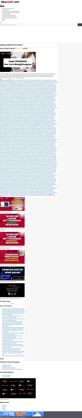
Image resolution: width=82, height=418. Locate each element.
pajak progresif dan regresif (19, 105)
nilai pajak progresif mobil (42, 94)
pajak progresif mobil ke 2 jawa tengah (31, 146)
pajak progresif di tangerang (29, 106)
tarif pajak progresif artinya (12, 188)
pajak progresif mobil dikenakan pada (45, 140)
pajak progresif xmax (24, 181)
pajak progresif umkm (33, 179)
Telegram (4, 409)
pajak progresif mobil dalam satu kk (33, 136)
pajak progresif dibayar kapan (42, 106)
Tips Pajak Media (6, 376)
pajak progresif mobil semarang (6, 154)
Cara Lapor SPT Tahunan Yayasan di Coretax (12, 344)
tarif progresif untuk (11, 192)
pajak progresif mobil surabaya (49, 154)
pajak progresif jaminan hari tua (6, 113)
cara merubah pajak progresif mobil (9, 88)
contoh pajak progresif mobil (39, 89)
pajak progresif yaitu (34, 181)
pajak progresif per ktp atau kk (37, 169)
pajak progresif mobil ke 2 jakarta (15, 146)
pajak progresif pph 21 (4, 171)
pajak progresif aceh (36, 97)
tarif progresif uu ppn (43, 192)
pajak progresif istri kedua (20, 112)
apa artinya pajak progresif (16, 80)
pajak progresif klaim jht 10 (5, 129)
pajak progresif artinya (30, 100)
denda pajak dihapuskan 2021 (6, 90)
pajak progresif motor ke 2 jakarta (25, 163)
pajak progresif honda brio (46, 109)
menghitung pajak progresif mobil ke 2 (8, 94)
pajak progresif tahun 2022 (46, 176)
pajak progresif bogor (33, 102)
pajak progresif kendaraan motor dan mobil (38, 125)
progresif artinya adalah (41, 187)
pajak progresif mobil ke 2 (28, 145)
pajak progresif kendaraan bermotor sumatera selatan (40, 121)
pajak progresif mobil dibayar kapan (15, 140)
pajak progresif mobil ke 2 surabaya (47, 146)
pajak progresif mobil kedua (32, 149)
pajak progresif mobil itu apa (35, 141)
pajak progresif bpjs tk (32, 104)
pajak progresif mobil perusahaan (11, 153)
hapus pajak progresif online (38, 90)
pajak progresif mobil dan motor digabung (9, 137)
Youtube (4, 406)
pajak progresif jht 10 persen (19, 114)
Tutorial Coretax (5, 9)
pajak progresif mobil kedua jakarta (45, 149)
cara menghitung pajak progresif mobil (31, 86)
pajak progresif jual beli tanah (43, 114)
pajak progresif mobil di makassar (26, 138)
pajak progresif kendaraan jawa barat (20, 124)
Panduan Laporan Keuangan (8, 8)
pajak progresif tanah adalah (25, 177)
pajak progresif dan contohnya (6, 105)
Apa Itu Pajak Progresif (14, 48)
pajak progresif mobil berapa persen (20, 134)
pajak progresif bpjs (10, 104)
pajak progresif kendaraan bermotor (43, 118)
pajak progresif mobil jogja (5, 145)
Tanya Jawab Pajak (5, 80)
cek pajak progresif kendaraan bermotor (26, 88)
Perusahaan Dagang (6, 364)
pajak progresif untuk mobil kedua (46, 179)
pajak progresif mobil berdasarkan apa (37, 134)
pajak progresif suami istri (24, 176)
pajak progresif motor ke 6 (34, 164)
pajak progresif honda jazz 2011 (15, 110)
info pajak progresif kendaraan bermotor (8, 92)
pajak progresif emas (16, 109)
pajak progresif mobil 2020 (13, 130)
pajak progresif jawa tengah (43, 113)
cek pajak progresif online (27, 89)
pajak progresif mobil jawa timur (48, 144)
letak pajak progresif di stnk (33, 92)
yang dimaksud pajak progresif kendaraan (18, 195)
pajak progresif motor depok (27, 160)
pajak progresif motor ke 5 (22, 164)
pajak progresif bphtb (43, 102)
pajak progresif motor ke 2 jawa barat (41, 163)
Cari (1, 22)
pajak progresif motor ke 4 (11, 164)
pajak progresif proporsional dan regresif (44, 171)
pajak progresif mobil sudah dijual (35, 154)
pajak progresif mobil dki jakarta (21, 141)
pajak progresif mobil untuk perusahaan (16, 157)
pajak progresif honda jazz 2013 (29, 110)
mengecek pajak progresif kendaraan (46, 93)
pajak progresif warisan (15, 181)
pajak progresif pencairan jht (46, 168)
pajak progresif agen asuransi (36, 98)
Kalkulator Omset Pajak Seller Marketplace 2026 (13, 308)
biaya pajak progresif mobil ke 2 (45, 81)
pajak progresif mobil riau (37, 153)
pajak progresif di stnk (18, 106)
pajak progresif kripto (16, 129)
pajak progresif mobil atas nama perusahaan (25, 132)
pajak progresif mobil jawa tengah (33, 144)
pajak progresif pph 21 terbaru (29, 171)
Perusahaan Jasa (6, 366)
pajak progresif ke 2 (12, 116)
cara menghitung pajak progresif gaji (15, 86)
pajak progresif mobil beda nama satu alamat (21, 133)
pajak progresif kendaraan (31, 116)
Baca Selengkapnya (20, 77)
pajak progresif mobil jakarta (47, 141)
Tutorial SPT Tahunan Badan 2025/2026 (10, 11)
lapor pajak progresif (22, 92)
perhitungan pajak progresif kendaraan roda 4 (28, 185)
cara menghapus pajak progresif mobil (37, 85)
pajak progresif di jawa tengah (6, 106)
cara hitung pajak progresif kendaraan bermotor (20, 84)
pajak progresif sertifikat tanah (19, 175)
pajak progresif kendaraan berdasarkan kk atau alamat (23, 118)
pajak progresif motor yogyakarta (13, 167)
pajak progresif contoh (42, 104)
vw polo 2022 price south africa (38, 193)
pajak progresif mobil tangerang (7, 156)
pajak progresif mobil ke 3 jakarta (38, 148)
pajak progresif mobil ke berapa (18, 149)
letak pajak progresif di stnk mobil (46, 92)
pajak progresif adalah (46, 97)
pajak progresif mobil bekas (37, 133)
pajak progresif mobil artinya (9, 132)
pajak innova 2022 (26, 96)
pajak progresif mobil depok (24, 137)
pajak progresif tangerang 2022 (11, 179)
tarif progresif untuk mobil (32, 192)
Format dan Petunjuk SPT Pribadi (9, 16)
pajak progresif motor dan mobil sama (13, 160)
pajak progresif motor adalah (24, 159)
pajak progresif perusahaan (50, 169)
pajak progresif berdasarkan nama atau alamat (37, 101)
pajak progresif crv (51, 104)
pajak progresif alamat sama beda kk (8, 100)
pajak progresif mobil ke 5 (5, 149)
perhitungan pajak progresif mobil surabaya (9, 187)
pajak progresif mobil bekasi (50, 133)
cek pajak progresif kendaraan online (43, 88)
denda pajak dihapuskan (51, 89)
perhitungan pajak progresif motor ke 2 (27, 187)
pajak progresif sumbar (35, 176)
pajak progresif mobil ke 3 (25, 148)
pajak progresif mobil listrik (29, 150)
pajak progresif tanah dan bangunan (39, 177)
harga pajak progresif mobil (51, 90)
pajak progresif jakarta (50, 112)
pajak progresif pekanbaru (20, 168)
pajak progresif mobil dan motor (48, 136)
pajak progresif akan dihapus (49, 98)
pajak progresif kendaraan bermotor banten (25, 120)
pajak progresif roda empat (40, 172)
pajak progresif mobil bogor (19, 136)
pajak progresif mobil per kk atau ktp (38, 152)
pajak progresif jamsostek (19, 113)
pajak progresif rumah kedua (6, 173)
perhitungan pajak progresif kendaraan (10, 185)
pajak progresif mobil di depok (37, 137)
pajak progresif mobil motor (41, 150)
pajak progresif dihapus (13, 108)
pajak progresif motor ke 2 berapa (10, 163)
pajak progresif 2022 (27, 97)
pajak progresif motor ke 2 (23, 161)
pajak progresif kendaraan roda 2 (17, 126)
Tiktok (3, 408)
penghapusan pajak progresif (26, 184)
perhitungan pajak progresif (38, 184)
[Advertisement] (41, 34)
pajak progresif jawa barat (31, 113)
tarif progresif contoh (31, 189)
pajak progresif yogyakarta (44, 181)
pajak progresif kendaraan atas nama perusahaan (22, 117)
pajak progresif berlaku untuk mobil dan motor (19, 102)
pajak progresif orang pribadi (8, 168)
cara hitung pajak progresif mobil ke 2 (38, 84)
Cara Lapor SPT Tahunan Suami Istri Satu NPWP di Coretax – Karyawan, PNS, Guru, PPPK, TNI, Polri (13, 353)
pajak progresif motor (44, 157)
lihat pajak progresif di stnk (18, 93)
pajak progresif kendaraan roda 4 (32, 126)
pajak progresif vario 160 (51, 180)
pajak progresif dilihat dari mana (42, 108)
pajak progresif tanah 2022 (13, 177)
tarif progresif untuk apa (21, 192)
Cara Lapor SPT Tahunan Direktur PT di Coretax (13, 355)
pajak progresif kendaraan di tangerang (29, 122)
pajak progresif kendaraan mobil (7, 125)
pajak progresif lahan (26, 129)
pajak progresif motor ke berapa (47, 164)
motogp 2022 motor (32, 94)
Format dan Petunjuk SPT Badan (9, 15)
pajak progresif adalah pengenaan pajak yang (20, 98)
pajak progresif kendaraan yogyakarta (26, 128)
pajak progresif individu (42, 110)
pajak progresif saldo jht (18, 173)
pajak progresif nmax (25, 167)
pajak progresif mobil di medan (40, 138)
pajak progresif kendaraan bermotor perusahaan (18, 121)
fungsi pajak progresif (17, 90)
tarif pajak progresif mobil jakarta (10, 189)
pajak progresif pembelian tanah (33, 168)
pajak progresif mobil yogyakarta (32, 157)
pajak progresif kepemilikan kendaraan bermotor (45, 128)
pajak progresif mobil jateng (49, 142)
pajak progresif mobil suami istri (21, 154)
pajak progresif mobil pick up (25, 153)
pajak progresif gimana (35, 109)
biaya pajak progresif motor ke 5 (17, 82)
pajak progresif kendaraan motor (21, 125)
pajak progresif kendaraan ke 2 (35, 124)
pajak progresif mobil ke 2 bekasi (42, 145)
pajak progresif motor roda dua (28, 165)
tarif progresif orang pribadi (46, 191)
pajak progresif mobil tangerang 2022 (39, 156)
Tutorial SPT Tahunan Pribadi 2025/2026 (10, 12)
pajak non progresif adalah (10, 97)
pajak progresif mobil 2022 (25, 130)
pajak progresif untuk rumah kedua (17, 180)
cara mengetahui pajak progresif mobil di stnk (19, 85)
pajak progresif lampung (36, 129)
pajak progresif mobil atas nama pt (42, 132)
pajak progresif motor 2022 (11, 159)
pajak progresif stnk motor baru (11, 176)
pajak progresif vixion (4, 181)
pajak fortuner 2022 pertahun (15, 96)
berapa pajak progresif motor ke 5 (30, 81)
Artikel (3, 19)
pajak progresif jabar (40, 112)
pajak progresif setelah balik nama (33, 175)
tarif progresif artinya (22, 189)
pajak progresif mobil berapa (6, 134)
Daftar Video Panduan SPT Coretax (9, 17)
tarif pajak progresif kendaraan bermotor (39, 188)
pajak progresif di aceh (51, 105)
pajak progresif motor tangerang (42, 165)
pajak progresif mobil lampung (16, 150)
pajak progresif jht (9, 114)
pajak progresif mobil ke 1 (17, 145)
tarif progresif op (35, 191)
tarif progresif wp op (52, 192)
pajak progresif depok (41, 105)
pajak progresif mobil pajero (9, 152)
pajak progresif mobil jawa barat (19, 144)
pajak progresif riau (19, 172)
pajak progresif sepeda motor (29, 173)
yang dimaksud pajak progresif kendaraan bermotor (38, 195)
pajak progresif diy (53, 108)
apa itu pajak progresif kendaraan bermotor (31, 80)
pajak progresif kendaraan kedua (49, 124)
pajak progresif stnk (45, 175)
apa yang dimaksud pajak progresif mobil (13, 81)
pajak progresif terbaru (24, 179)
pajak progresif (19, 97)
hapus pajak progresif (27, 90)
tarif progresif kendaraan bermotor (44, 189)
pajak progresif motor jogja (11, 161)
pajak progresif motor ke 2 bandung (37, 161)
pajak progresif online (45, 167)
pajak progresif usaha (29, 180)
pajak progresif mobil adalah (37, 130)
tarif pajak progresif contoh (24, 188)
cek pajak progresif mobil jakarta (14, 89)
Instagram (4, 405)
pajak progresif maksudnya (47, 129)
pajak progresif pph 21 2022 (16, 171)
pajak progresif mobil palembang (22, 152)
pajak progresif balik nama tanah (42, 100)
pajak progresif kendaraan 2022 (44, 116)
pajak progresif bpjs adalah (21, 104)
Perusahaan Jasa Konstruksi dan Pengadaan (12, 369)
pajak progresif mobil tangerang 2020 (22, 156)
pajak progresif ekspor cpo (5, 109)
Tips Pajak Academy (6, 13)
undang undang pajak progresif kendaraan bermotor (20, 193)
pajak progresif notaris (35, 167)
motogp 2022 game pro (22, 94)
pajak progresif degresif (31, 105)
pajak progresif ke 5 (21, 116)
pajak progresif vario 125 (40, 180)
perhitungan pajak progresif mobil (46, 185)
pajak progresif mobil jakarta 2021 (20, 142)
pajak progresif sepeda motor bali (44, 173)
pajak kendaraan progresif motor (37, 96)
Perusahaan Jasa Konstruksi (8, 367)
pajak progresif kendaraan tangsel (11, 128)
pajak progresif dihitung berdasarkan (26, 108)
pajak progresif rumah (51, 172)
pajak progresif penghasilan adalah (23, 169)
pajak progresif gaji (25, 109)
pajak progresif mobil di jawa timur (10, 138)
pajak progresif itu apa (31, 112)
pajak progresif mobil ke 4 (51, 148)
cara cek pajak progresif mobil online (44, 82)
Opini (3, 20)
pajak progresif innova (9, 112)
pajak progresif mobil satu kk (49, 153)
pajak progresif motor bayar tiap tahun (38, 159)
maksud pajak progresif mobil (31, 93)
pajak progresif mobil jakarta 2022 (35, 142)
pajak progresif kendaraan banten (40, 117)
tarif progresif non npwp (26, 191)
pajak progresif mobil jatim (5, 144)
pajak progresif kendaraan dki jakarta (46, 122)
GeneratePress (23, 417)
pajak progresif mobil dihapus (30, 140)
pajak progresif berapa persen (20, 101)
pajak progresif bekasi (9, 101)
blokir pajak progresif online (30, 82)
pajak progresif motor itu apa (40, 160)
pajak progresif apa (20, 100)
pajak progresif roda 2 (29, 172)
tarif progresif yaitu (4, 193)
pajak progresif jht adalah (31, 114)
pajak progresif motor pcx (15, 165)
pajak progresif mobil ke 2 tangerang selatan (9, 148)
